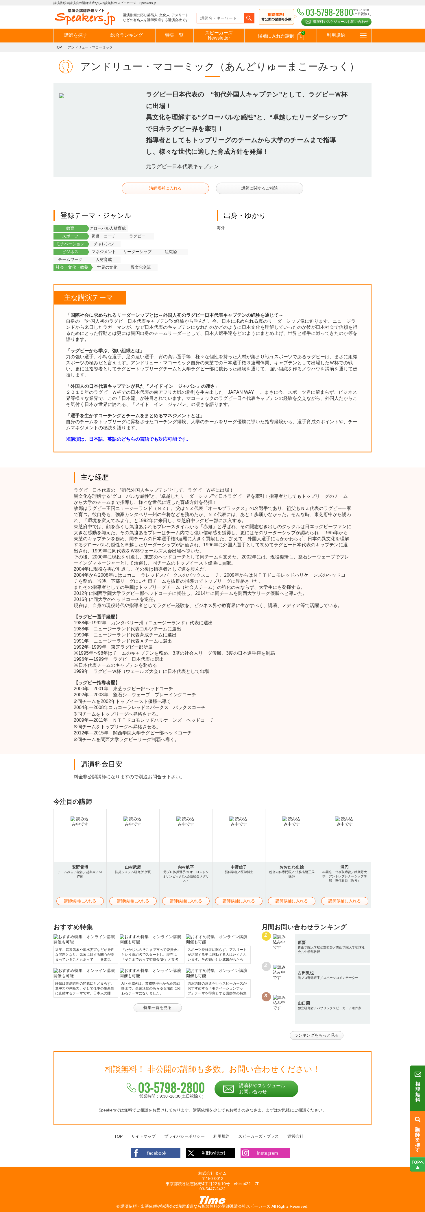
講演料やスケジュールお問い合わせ (340, 22)
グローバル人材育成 (107, 228)
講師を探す (75, 35)
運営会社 (295, 1136)
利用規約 (336, 35)
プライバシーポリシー (184, 1136)
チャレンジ (104, 244)
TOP (58, 47)
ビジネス (70, 251)
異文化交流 (141, 267)
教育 (70, 228)
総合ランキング (126, 35)
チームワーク (70, 259)
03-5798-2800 (171, 1087)
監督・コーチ (104, 236)
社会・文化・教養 (72, 267)
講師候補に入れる (165, 188)
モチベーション (70, 244)
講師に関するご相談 (259, 188)
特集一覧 (174, 35)
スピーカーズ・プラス (258, 1136)
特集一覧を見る (157, 1007)
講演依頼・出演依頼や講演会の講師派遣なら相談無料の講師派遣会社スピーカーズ (195, 1206)
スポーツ (70, 236)
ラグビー (137, 236)
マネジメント (104, 251)
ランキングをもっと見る (316, 1035)
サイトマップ (143, 1136)
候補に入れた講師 (281, 34)
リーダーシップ (137, 251)
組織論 (171, 251)
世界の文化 (107, 267)
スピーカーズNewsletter (219, 35)
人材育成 (104, 259)
